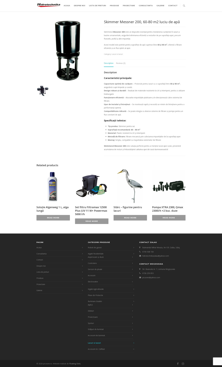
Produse (114, 6)
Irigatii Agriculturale (96, 289)
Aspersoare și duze (96, 257)
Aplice (90, 305)
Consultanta (146, 6)
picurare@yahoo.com (151, 277)
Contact (172, 6)
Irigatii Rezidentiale (95, 253)
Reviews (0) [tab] (121, 63)
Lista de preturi (97, 6)
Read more (53, 218)
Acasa (67, 6)
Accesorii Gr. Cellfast (96, 349)
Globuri (91, 311)
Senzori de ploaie (95, 269)
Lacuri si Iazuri (117, 54)
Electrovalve (93, 281)
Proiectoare (93, 317)
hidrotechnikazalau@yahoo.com (155, 256)
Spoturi (91, 323)
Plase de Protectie (95, 295)
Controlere (92, 263)
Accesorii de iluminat (96, 335)
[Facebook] (177, 363)
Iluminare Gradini (95, 301)
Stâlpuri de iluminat (96, 329)
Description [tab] (108, 63)
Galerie (160, 6)
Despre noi (79, 6)
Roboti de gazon (95, 247)
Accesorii (91, 275)
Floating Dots (75, 363)
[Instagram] (183, 363)
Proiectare (129, 6)
